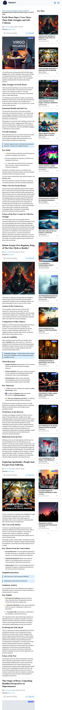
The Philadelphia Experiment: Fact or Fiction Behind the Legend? (48, 297)
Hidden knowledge (23, 10)
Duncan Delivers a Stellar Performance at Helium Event (48, 166)
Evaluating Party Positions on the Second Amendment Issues (48, 199)
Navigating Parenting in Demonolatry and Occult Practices (46, 361)
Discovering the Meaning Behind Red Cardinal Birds (47, 654)
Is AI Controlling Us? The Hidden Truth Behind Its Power (47, 459)
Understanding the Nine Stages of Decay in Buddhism (48, 101)
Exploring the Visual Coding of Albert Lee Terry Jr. (48, 686)
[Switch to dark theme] (55, 2)
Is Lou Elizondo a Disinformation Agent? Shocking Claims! (46, 264)
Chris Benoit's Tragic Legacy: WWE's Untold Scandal (48, 394)
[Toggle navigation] (58, 2)
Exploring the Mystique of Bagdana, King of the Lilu (47, 37)
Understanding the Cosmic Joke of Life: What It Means (47, 621)
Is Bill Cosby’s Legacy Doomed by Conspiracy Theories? (46, 556)
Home (4, 10)
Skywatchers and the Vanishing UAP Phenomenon (48, 524)
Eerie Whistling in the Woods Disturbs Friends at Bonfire (48, 426)
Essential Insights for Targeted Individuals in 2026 (48, 491)
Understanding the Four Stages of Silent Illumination (48, 329)
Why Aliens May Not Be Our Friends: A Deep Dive (47, 231)
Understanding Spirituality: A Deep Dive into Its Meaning (48, 69)
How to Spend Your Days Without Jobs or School (47, 134)
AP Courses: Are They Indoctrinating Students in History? (47, 589)
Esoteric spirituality (12, 10)
